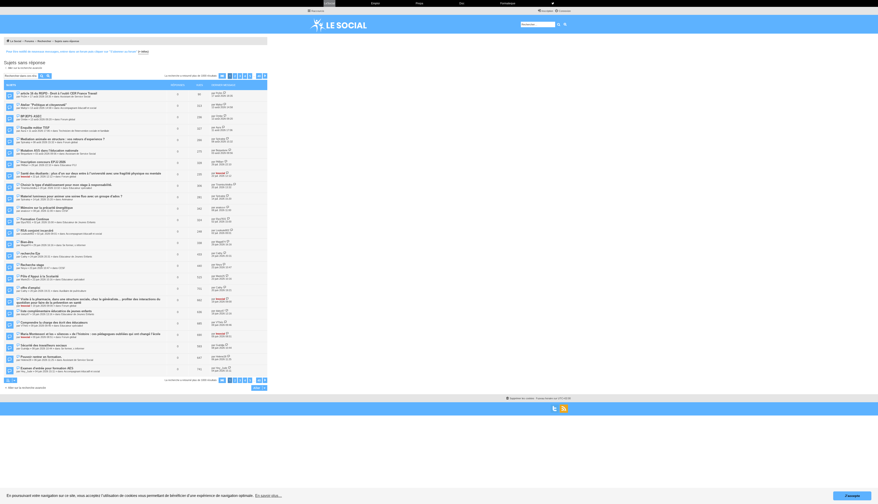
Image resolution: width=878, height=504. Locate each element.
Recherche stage (32, 265)
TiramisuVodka (29, 188)
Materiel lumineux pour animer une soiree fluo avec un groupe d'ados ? (71, 196)
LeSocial (329, 3)
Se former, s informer (74, 245)
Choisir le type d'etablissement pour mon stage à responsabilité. (66, 185)
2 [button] (235, 76)
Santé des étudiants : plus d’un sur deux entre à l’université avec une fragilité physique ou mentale (91, 173)
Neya (24, 268)
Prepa (419, 3)
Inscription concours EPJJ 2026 (43, 162)
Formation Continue (35, 219)
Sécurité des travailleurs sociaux (44, 345)
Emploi (375, 3)
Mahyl (24, 108)
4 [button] (245, 76)
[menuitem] (563, 11)
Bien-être (27, 242)
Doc (461, 3)
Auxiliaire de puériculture (72, 291)
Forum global (68, 119)
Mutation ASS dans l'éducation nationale (49, 150)
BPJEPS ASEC (31, 116)
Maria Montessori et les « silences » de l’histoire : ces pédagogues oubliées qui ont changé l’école (90, 334)
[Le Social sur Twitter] (552, 3)
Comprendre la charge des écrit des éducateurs (54, 322)
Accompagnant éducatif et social (78, 108)
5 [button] (250, 76)
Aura (23, 130)
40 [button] (259, 76)
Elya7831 (26, 222)
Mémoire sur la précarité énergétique (47, 207)
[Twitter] (555, 409)
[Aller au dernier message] (224, 92)
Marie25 (25, 279)
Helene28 (26, 360)
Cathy (24, 256)
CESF (65, 210)
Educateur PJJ (68, 165)
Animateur (67, 199)
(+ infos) (143, 51)
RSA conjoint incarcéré (37, 230)
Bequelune (26, 153)
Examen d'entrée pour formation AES (47, 368)
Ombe (24, 119)
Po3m (24, 96)
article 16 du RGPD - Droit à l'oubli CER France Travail (59, 93)
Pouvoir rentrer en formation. (41, 357)
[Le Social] (341, 24)
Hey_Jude (26, 371)
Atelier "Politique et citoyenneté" (44, 105)
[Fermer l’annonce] (263, 51)
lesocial (25, 176)
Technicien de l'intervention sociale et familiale (84, 130)
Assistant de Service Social (75, 96)
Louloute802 (27, 233)
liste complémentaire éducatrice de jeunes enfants (56, 311)
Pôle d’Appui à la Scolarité (40, 276)
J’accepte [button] (852, 496)
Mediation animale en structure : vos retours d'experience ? (63, 139)
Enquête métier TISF (35, 127)
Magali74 (26, 245)
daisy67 (25, 314)
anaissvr (25, 210)
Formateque (507, 3)
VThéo (24, 325)
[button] (222, 76)
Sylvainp (25, 142)
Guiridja (25, 348)
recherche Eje (30, 253)
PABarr (25, 165)
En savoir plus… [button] (268, 496)
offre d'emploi (30, 288)
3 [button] (240, 76)
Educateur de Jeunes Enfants (79, 222)
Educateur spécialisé (80, 188)
